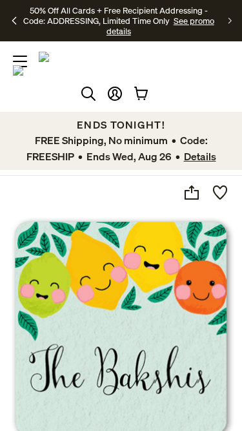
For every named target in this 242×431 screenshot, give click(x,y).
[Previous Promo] (14, 21)
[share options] (191, 192)
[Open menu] (20, 61)
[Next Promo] (230, 21)
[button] (115, 94)
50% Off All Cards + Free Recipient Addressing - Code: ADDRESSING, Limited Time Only (115, 15)
